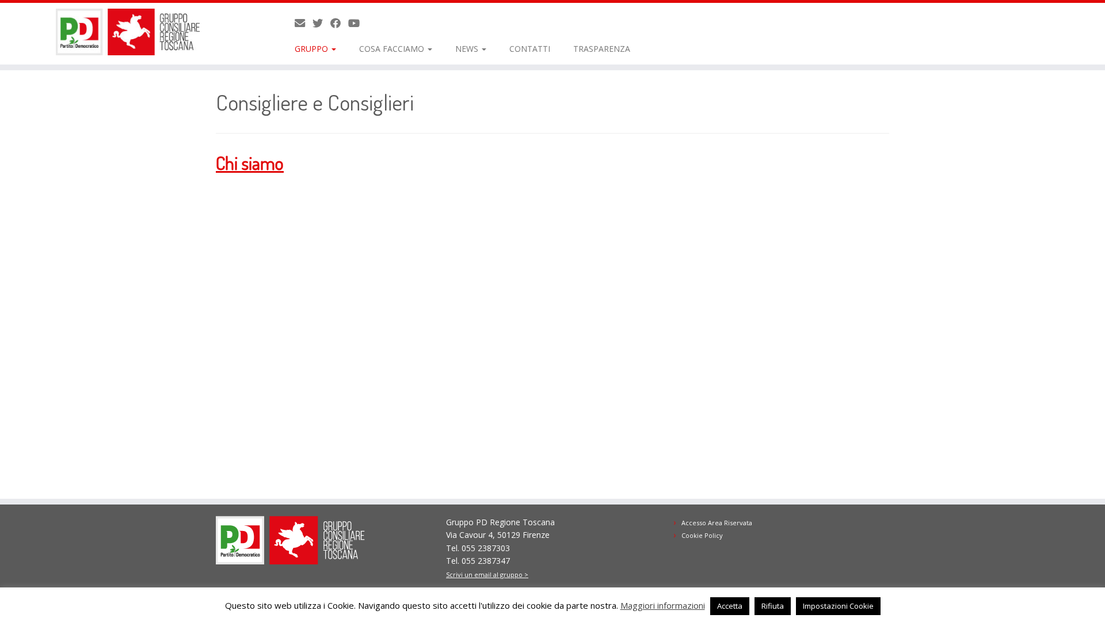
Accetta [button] (729, 606)
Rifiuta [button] (772, 606)
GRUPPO (312, 48)
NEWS (468, 48)
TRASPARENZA (601, 48)
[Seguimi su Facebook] (339, 23)
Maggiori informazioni (662, 605)
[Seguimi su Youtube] (357, 23)
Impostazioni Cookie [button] (838, 606)
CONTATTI (529, 48)
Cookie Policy (702, 535)
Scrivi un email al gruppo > (487, 574)
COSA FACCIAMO (392, 48)
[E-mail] (304, 23)
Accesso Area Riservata (716, 522)
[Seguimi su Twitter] (321, 23)
